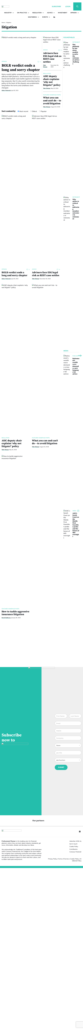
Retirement (76, 42)
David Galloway (6, 617)
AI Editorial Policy (76, 860)
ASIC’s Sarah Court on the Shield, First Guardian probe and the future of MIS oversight (75, 524)
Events (45, 17)
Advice (50, 13)
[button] (77, 6)
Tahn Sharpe (45, 66)
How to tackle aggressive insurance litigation (15, 613)
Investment (62, 13)
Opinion (73, 13)
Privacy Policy (52, 859)
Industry (8, 13)
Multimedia (32, 17)
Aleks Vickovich (6, 90)
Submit (61, 767)
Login (67, 6)
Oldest (34, 111)
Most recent (23, 111)
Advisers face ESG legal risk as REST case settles (52, 57)
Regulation (37, 13)
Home (3, 22)
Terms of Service (63, 859)
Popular (43, 111)
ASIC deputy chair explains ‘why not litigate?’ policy (52, 80)
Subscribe (56, 6)
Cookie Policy (74, 859)
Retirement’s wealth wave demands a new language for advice (75, 366)
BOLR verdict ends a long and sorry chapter (21, 67)
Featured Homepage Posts (52, 95)
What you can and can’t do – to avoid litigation (52, 100)
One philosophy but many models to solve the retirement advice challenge (75, 54)
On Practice (22, 13)
